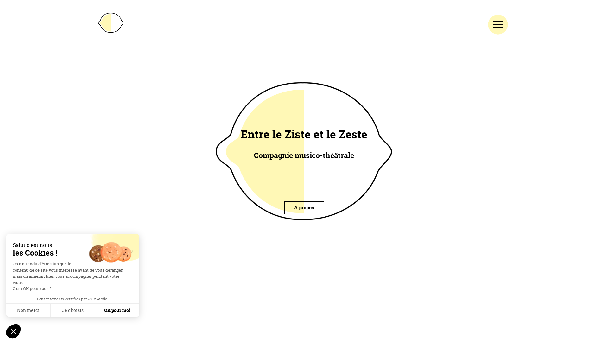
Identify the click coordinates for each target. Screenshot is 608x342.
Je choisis (73, 310)
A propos (304, 207)
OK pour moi (117, 310)
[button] (13, 331)
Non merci (28, 310)
